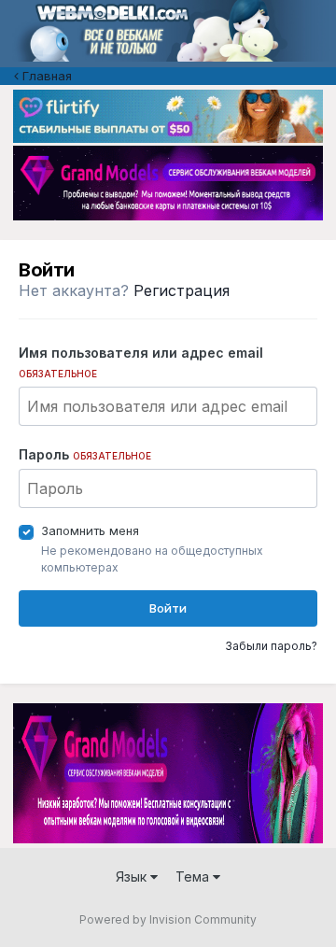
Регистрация (181, 290)
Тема (194, 876)
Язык (133, 876)
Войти (168, 608)
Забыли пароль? (271, 646)
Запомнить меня (90, 530)
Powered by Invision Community (168, 919)
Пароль (85, 454)
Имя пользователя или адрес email (141, 362)
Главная (45, 75)
